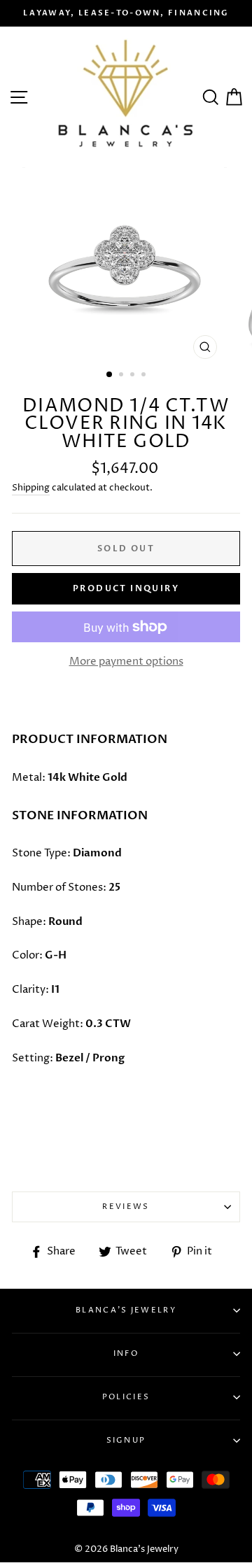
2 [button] (122, 375)
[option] (126, 13)
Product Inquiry (126, 588)
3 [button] (133, 375)
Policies (126, 1397)
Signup (126, 1440)
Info (126, 1353)
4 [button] (144, 375)
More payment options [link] (126, 661)
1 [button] (109, 375)
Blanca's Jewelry (126, 1310)
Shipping (31, 487)
